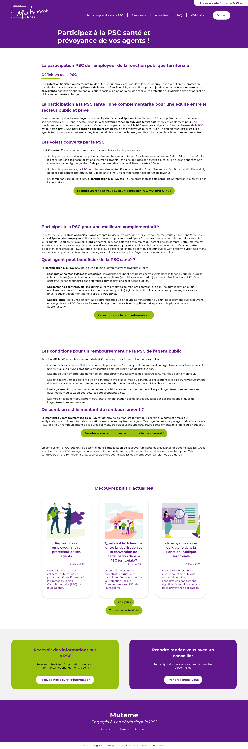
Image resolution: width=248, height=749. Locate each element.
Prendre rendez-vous (183, 679)
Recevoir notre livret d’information (65, 679)
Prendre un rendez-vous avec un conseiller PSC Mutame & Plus (124, 190)
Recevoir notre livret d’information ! (124, 315)
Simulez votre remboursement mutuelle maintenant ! (124, 433)
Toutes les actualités (124, 610)
